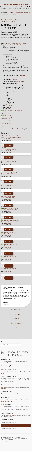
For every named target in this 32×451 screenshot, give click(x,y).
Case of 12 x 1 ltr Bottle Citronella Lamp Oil (11, 137)
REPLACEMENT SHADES (18, 74)
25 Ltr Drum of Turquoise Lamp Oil (9, 221)
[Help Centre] (16, 314)
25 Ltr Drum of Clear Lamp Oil (8, 197)
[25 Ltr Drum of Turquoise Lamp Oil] (10, 220)
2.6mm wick (14, 79)
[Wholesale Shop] (16, 323)
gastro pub (3, 388)
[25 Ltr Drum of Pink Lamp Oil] (8, 256)
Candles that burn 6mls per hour (9, 422)
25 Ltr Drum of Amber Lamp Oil (8, 185)
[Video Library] (16, 309)
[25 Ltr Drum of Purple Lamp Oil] (9, 159)
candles (14, 415)
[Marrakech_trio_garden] (7, 115)
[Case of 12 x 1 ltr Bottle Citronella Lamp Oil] (9, 135)
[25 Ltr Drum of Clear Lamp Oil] (8, 196)
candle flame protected (16, 379)
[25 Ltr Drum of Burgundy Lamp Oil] (10, 172)
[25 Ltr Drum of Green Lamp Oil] (9, 147)
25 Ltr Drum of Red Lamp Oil (8, 234)
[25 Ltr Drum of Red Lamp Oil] (8, 232)
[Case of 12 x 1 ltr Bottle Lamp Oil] (9, 208)
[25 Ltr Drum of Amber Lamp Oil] (9, 184)
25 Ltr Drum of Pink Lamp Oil (8, 258)
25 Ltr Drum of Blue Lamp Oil (8, 270)
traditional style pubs (6, 363)
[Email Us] (16, 318)
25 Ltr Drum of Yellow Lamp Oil (8, 246)
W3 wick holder (20, 81)
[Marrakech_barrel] (6, 118)
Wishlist (8, 49)
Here (15, 381)
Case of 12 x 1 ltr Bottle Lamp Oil (9, 209)
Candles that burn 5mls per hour (9, 425)
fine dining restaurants (6, 401)
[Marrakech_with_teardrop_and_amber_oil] (11, 110)
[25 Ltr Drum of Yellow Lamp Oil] (9, 244)
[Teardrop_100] (5, 112)
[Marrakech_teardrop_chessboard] (9, 117)
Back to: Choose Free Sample (8, 21)
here (5, 361)
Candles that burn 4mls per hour (9, 428)
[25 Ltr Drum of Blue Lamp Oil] (8, 268)
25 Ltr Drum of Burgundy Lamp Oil (9, 173)
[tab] (6, 129)
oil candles (8, 394)
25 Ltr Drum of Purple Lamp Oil (8, 161)
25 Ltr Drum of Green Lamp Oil (8, 149)
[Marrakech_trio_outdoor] (7, 113)
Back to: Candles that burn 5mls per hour (10, 20)
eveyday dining (4, 408)
